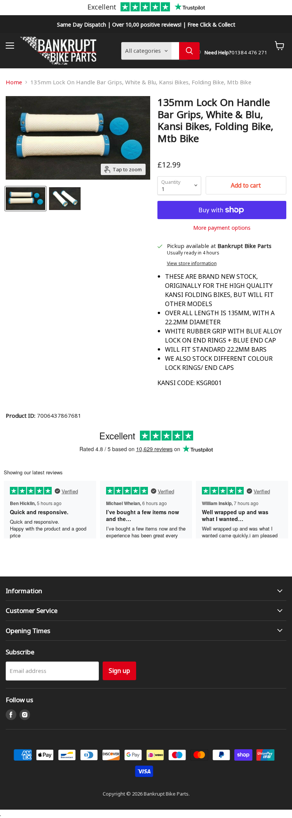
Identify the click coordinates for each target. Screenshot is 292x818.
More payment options (222, 227)
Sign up (119, 670)
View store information (192, 263)
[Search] (189, 51)
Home (14, 82)
